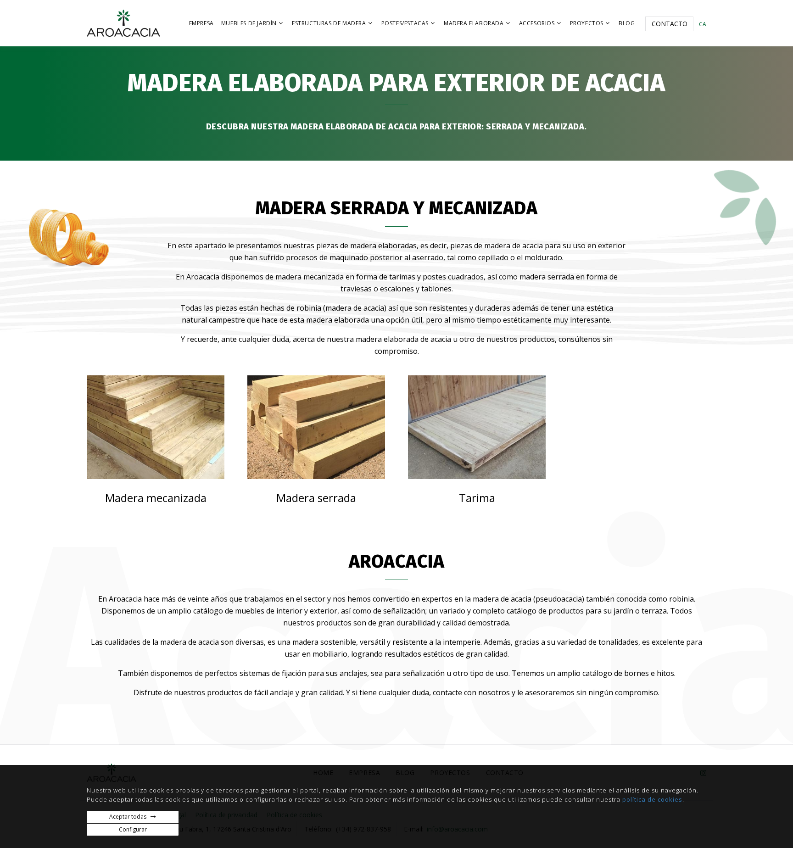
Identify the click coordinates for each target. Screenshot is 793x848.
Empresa (201, 23)
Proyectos (586, 23)
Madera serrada (316, 498)
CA (702, 24)
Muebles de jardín (249, 23)
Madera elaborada (474, 23)
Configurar (133, 829)
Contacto (669, 23)
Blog (627, 23)
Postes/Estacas (405, 23)
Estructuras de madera (329, 23)
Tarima (477, 498)
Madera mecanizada (156, 498)
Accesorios (537, 23)
